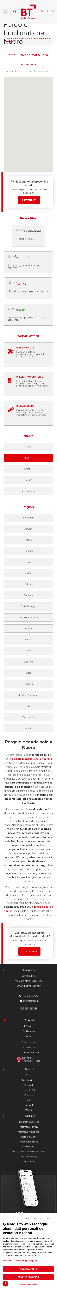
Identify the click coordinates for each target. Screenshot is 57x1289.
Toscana (28, 683)
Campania (28, 595)
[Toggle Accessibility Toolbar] (5, 1283)
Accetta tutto (28, 1269)
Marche (28, 639)
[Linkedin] (31, 1008)
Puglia (28, 650)
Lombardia (28, 517)
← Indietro (12, 55)
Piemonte (28, 551)
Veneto (28, 728)
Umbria (28, 706)
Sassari (28, 480)
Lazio (28, 562)
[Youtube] (35, 1008)
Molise (28, 539)
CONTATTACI (29, 951)
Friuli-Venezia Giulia (28, 617)
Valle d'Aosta (28, 717)
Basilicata (28, 573)
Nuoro (28, 457)
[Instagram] (26, 1008)
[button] (5, 11)
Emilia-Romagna (29, 606)
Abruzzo (28, 528)
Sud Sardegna (28, 491)
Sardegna (28, 661)
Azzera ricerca (28, 64)
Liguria (28, 628)
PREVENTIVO (29, 200)
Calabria (29, 584)
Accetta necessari (28, 1277)
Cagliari (28, 446)
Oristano (28, 468)
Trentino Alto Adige (28, 695)
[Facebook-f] (22, 1008)
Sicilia (28, 672)
